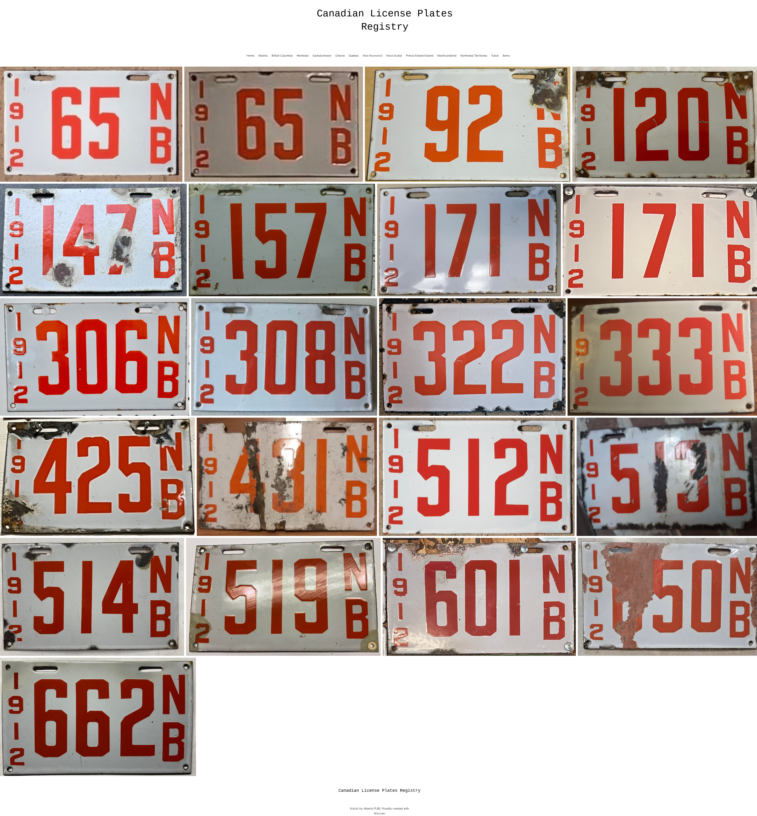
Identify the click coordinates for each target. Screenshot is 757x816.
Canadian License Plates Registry (379, 790)
